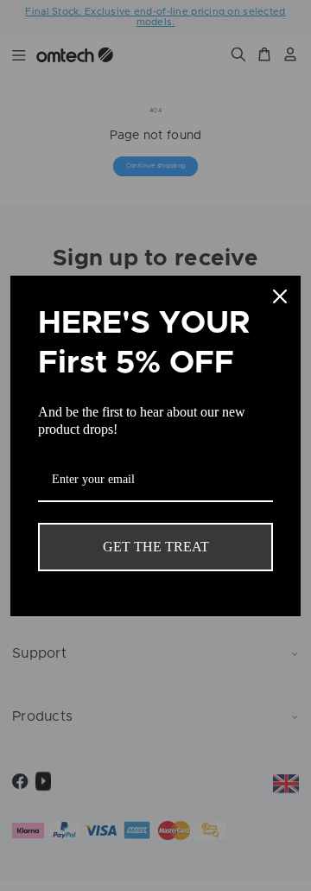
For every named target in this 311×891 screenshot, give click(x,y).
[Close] (280, 296)
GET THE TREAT (156, 546)
